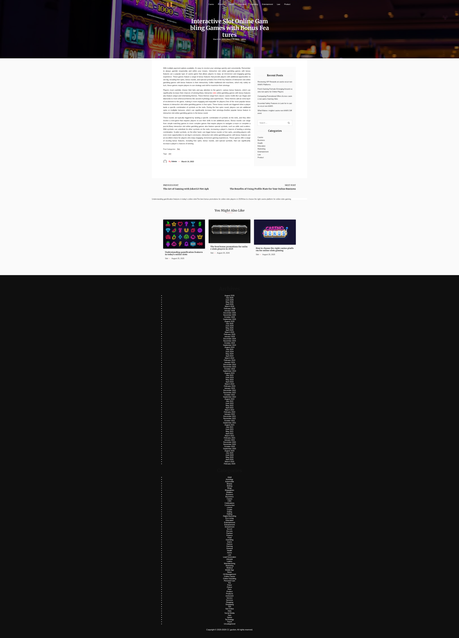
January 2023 (229, 388)
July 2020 (229, 453)
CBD (229, 501)
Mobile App (229, 570)
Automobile (229, 482)
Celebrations (229, 503)
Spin (229, 615)
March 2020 (229, 462)
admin (243, 39)
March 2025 (229, 332)
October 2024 (229, 343)
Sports (229, 617)
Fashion (229, 533)
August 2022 (229, 399)
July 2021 (229, 427)
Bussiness (229, 497)
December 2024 (229, 339)
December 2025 (229, 313)
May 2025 (229, 328)
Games (229, 544)
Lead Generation (229, 557)
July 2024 (229, 349)
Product (287, 4)
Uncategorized (229, 624)
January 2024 (229, 362)
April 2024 (229, 356)
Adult (230, 477)
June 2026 (229, 300)
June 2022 (229, 403)
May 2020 (229, 457)
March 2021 (229, 436)
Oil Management (229, 574)
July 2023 (229, 375)
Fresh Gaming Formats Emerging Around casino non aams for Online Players (275, 90)
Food (230, 538)
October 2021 (229, 421)
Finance (229, 535)
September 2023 (229, 371)
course (229, 507)
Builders (229, 492)
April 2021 (229, 433)
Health (231, 4)
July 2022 (229, 401)
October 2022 (229, 395)
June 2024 (229, 352)
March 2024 (229, 358)
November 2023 (229, 367)
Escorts (230, 531)
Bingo (229, 488)
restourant (229, 596)
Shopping (229, 602)
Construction (230, 505)
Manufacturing (229, 563)
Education (242, 4)
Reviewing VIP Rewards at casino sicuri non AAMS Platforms (275, 83)
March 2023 (229, 384)
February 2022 (229, 412)
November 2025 (229, 315)
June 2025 (229, 326)
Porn (229, 589)
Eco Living (229, 518)
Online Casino (229, 576)
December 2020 (229, 442)
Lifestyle (229, 559)
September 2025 (229, 319)
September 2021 (229, 423)
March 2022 (229, 410)
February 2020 (229, 464)
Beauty (229, 484)
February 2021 (229, 438)
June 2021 (229, 429)
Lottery (229, 561)
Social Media (229, 613)
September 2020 (229, 449)
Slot (178, 149)
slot (170, 154)
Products (229, 594)
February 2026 (229, 308)
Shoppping (229, 604)
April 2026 (229, 304)
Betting (229, 486)
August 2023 (229, 373)
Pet (229, 583)
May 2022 (229, 405)
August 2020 (229, 451)
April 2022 (229, 408)
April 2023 (229, 382)
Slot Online (229, 609)
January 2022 (229, 414)
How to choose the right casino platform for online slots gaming (275, 249)
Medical (230, 568)
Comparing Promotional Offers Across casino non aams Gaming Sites (275, 97)
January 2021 (229, 440)
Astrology (229, 479)
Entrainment (229, 527)
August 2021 (229, 425)
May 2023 (229, 380)
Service (229, 598)
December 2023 (229, 364)
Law (278, 4)
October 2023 (229, 369)
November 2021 (229, 418)
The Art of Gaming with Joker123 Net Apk (186, 189)
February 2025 (229, 334)
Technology (229, 619)
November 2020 (229, 444)
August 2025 (229, 321)
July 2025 (229, 324)
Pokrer (229, 587)
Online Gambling (229, 579)
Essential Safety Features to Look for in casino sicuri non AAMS (275, 104)
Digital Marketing (229, 516)
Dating (229, 512)
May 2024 (229, 354)
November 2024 (229, 341)
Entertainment (267, 4)
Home (229, 553)
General (229, 548)
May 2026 (229, 302)
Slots (230, 611)
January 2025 (229, 336)
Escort (229, 529)
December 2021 (229, 416)
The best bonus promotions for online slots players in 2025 (229, 248)
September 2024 (229, 345)
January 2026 (229, 311)
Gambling (229, 540)
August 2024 (229, 347)
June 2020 (229, 455)
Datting (229, 514)
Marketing (254, 4)
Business (221, 4)
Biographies (229, 490)
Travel (229, 622)
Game (229, 542)
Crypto (229, 510)
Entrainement (229, 525)
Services (229, 600)
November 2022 (229, 393)
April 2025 (229, 330)
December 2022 (229, 390)
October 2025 (229, 317)
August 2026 (229, 296)
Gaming (229, 546)
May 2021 (229, 431)
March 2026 (229, 306)
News (229, 572)
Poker (229, 585)
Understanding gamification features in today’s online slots (184, 253)
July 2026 (229, 298)
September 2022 (229, 397)
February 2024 (229, 360)
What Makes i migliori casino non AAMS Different (275, 111)
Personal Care (229, 581)
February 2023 (229, 386)
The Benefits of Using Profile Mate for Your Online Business (263, 189)
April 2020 (229, 459)
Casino (211, 4)
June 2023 (229, 377)
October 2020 (229, 446)
